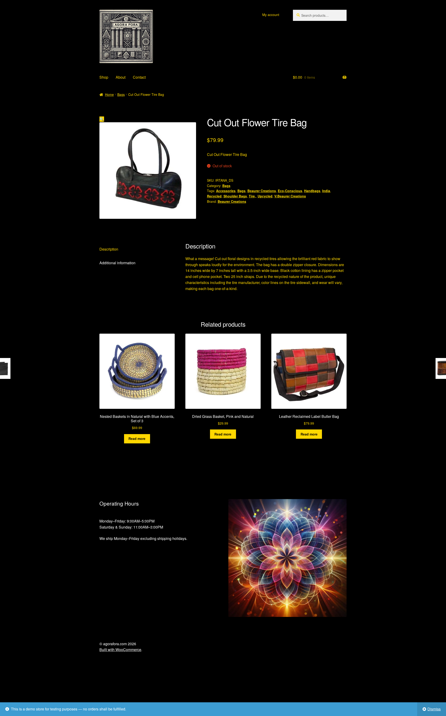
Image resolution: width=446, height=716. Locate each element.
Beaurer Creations (261, 190)
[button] (101, 119)
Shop (103, 77)
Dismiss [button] (434, 709)
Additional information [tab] (117, 262)
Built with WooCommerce (120, 649)
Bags (121, 94)
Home (109, 94)
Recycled (214, 196)
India (326, 190)
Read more (136, 438)
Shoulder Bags (235, 196)
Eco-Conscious (290, 190)
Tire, (252, 196)
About (120, 77)
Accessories (226, 190)
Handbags (312, 190)
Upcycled (265, 196)
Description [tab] (108, 249)
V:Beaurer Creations (290, 196)
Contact (139, 77)
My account (270, 14)
